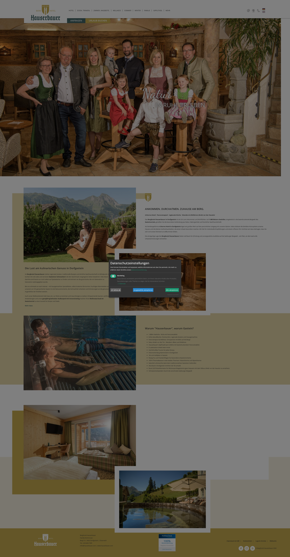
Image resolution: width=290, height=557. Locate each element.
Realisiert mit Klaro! (173, 294)
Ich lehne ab (115, 290)
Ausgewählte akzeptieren (143, 290)
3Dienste (121, 284)
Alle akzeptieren (172, 290)
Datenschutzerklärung (138, 270)
